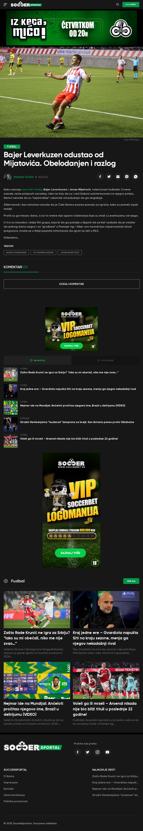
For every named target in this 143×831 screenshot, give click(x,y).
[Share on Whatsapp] (135, 177)
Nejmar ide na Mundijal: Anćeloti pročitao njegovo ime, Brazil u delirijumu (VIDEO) (72, 405)
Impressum (11, 782)
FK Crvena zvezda (43, 252)
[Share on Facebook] (100, 177)
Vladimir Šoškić (23, 177)
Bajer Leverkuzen (16, 252)
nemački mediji (32, 189)
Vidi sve (131, 581)
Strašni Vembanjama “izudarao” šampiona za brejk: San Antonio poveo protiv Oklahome (77, 422)
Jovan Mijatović (70, 252)
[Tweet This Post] (109, 177)
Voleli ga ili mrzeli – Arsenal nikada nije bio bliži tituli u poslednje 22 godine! (69, 438)
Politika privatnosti (16, 801)
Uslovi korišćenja (14, 795)
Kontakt (9, 788)
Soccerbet (130, 4)
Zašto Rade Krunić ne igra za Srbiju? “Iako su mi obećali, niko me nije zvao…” (69, 372)
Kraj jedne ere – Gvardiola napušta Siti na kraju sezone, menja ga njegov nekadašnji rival (78, 389)
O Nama (9, 776)
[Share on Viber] (126, 177)
